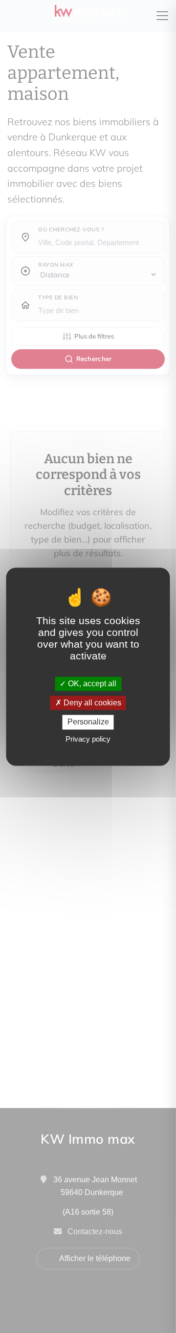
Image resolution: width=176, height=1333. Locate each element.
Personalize (88, 722)
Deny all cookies (91, 703)
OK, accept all (91, 683)
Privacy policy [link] (88, 739)
